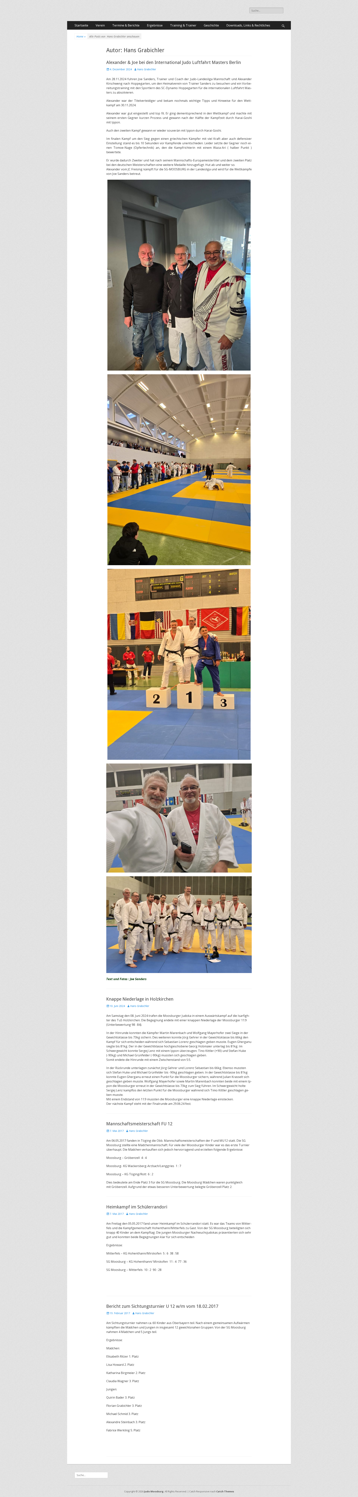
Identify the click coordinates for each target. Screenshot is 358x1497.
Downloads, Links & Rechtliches (248, 25)
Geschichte (211, 25)
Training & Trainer (183, 25)
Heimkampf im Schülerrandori (136, 1207)
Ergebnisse (155, 25)
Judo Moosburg (154, 1491)
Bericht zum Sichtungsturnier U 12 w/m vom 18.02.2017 (162, 1306)
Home (81, 36)
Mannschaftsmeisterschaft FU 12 (139, 1123)
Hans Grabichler (146, 69)
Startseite (81, 25)
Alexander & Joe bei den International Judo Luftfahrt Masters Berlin (173, 62)
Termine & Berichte (125, 25)
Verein (100, 25)
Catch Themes (225, 1491)
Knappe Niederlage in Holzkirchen (139, 999)
